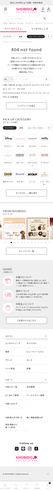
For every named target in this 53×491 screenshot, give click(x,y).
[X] (17, 449)
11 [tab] (38, 242)
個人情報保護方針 (34, 417)
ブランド (9, 360)
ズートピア (46, 85)
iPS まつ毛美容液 (11, 97)
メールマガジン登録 (35, 395)
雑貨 (21, 36)
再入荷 (13, 23)
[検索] (16, 486)
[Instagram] (30, 449)
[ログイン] (48, 9)
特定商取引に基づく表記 (11, 426)
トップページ (7, 42)
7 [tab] (25, 242)
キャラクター (8, 36)
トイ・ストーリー (10, 89)
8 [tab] (28, 242)
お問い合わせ (11, 403)
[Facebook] (36, 449)
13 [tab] (45, 242)
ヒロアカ (30, 23)
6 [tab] (21, 242)
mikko (21, 23)
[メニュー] (5, 10)
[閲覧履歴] (37, 486)
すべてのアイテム (13, 28)
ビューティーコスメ (35, 351)
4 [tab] (14, 242)
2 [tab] (8, 242)
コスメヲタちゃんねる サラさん (15, 93)
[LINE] (23, 449)
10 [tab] (35, 242)
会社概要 (30, 386)
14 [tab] (48, 242)
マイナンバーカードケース (39, 93)
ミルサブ (39, 23)
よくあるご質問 (12, 395)
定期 (28, 368)
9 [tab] (31, 242)
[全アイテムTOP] (5, 486)
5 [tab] (18, 242)
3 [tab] (11, 242)
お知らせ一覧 (11, 386)
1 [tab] (4, 242)
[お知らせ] (42, 9)
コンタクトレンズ (39, 28)
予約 (5, 23)
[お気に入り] (26, 486)
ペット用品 (10, 368)
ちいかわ (21, 89)
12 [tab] (42, 242)
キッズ (29, 360)
